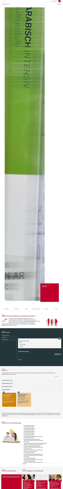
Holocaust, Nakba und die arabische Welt (32, 446)
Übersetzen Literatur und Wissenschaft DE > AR (33, 454)
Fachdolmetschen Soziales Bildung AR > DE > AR (33, 436)
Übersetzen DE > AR (28, 448)
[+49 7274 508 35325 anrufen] (59, 338)
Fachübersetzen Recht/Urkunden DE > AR (32, 439)
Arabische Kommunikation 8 (29, 433)
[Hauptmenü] (3, 1)
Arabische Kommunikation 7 (29, 431)
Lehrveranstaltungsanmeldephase (28, 414)
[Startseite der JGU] (56, 1)
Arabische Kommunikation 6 (29, 428)
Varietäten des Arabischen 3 (30, 458)
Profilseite (21, 346)
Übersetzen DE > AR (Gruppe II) (31, 451)
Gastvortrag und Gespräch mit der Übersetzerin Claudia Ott (35, 443)
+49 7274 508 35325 (23, 344)
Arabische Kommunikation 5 (29, 425)
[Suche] (5, 1)
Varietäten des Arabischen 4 (30, 460)
